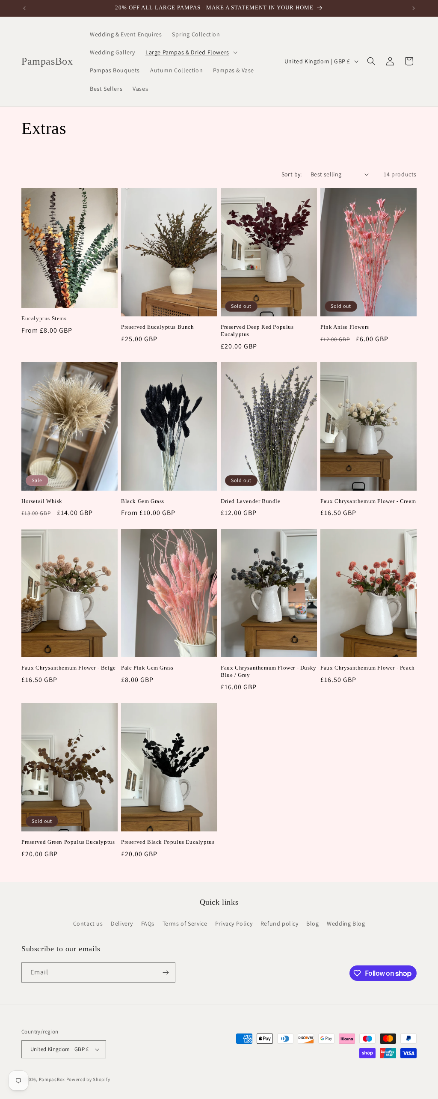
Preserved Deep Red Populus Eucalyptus (257, 330)
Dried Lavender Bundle (251, 501)
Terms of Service (185, 923)
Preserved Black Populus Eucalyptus (167, 842)
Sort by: (291, 174)
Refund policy (279, 923)
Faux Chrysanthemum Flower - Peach (367, 667)
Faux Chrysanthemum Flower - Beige (68, 667)
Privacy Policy (233, 923)
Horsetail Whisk (41, 501)
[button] (190, 52)
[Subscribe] (165, 972)
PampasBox (52, 1079)
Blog (312, 923)
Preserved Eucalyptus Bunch (157, 327)
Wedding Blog (346, 923)
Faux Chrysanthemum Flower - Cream (368, 501)
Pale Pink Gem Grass (147, 667)
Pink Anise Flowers (344, 327)
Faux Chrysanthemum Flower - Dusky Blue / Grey (269, 671)
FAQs (147, 923)
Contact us (88, 923)
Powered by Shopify (88, 1079)
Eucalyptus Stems (44, 318)
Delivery (122, 923)
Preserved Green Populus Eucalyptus (68, 842)
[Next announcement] (413, 8)
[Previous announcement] (24, 8)
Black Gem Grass (142, 501)
